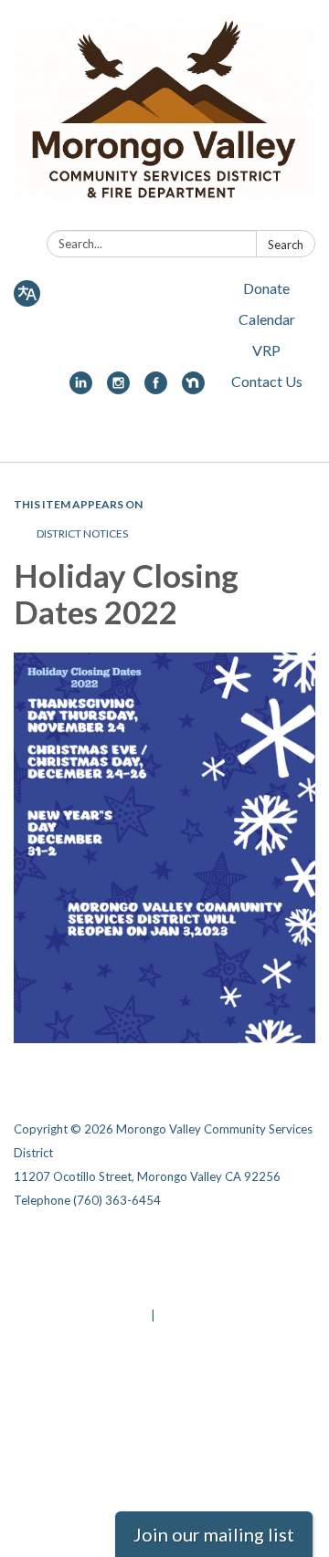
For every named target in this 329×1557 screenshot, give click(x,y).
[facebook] (155, 388)
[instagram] (118, 388)
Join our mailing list (213, 1534)
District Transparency (213, 1267)
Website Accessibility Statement (110, 1291)
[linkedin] (80, 388)
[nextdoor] (193, 388)
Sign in (177, 1315)
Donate (266, 288)
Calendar (267, 319)
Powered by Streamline (81, 1315)
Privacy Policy (188, 1244)
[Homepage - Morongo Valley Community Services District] (164, 118)
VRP (266, 350)
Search (285, 244)
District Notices (82, 533)
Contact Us (266, 381)
